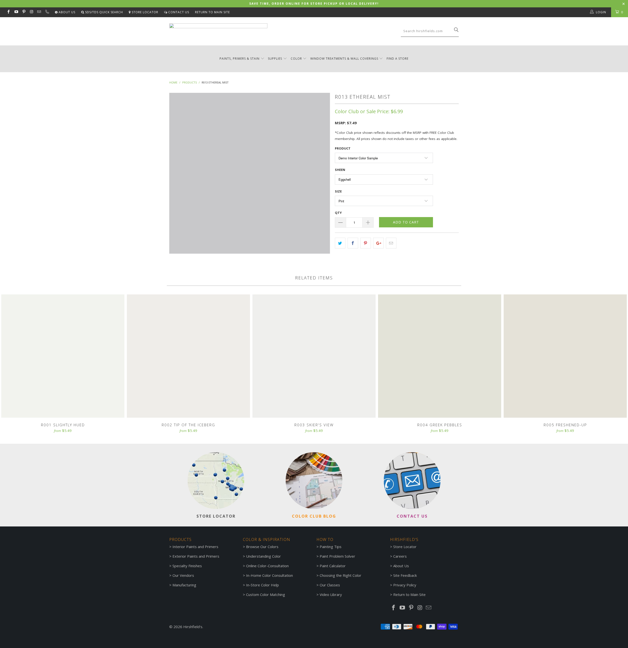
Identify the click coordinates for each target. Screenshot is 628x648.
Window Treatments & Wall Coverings (344, 58)
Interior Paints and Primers (195, 546)
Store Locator (144, 12)
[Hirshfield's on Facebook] (8, 12)
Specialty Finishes (187, 565)
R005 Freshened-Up (565, 356)
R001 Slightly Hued (62, 356)
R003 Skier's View (314, 356)
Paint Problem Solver (337, 556)
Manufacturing (184, 584)
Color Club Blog (314, 516)
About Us (66, 12)
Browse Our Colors (262, 546)
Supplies (275, 58)
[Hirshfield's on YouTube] (16, 12)
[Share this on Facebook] (353, 243)
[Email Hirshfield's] (39, 12)
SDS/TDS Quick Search (103, 12)
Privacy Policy (404, 584)
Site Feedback (405, 575)
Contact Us (178, 12)
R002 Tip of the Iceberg (188, 356)
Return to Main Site (212, 12)
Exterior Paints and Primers (195, 556)
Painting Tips (330, 546)
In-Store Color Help (262, 584)
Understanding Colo (262, 556)
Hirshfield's (192, 626)
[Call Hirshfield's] (47, 12)
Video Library (331, 594)
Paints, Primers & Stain (240, 58)
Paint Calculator (333, 565)
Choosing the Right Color (340, 575)
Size (338, 191)
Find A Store (397, 58)
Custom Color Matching (265, 594)
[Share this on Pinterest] (365, 243)
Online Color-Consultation (267, 565)
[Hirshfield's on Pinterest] (24, 12)
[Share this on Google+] (378, 243)
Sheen (340, 169)
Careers (400, 556)
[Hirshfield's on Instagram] (31, 12)
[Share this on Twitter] (340, 243)
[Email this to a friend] (391, 243)
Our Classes (330, 584)
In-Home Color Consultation (269, 575)
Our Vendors (183, 575)
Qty (338, 212)
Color (296, 58)
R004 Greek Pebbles (439, 356)
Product (343, 148)
